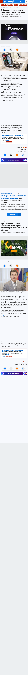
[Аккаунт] (26, 1)
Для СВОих (10, 4)
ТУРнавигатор (4, 4)
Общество (7, 7)
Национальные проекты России (6, 193)
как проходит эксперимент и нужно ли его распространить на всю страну (13, 138)
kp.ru (26, 147)
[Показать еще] (23, 49)
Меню (1, 1)
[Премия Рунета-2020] (13, 1)
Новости (16, 4)
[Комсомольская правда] (8, 2)
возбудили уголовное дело (8, 315)
